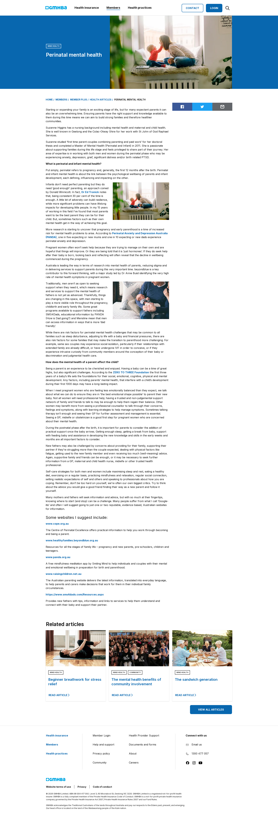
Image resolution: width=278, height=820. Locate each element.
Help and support (103, 744)
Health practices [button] (140, 7)
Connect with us (196, 735)
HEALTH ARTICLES (100, 99)
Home (49, 99)
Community (135, 672)
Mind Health (54, 46)
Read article (58, 695)
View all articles (211, 709)
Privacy (82, 786)
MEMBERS (61, 99)
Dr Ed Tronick (90, 192)
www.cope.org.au (57, 523)
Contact (192, 8)
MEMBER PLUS (78, 99)
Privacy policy (101, 753)
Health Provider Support (144, 735)
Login (214, 8)
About (132, 753)
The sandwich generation (196, 679)
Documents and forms (142, 744)
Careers (134, 762)
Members (52, 744)
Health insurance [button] (86, 7)
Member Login (101, 735)
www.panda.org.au (58, 557)
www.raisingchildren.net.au (63, 573)
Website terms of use (58, 786)
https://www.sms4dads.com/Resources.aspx (75, 594)
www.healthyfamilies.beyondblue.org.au (72, 540)
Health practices (57, 753)
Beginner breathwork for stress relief (74, 681)
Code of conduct (102, 786)
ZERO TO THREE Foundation (131, 372)
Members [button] (113, 7)
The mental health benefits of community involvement (136, 681)
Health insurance (57, 735)
